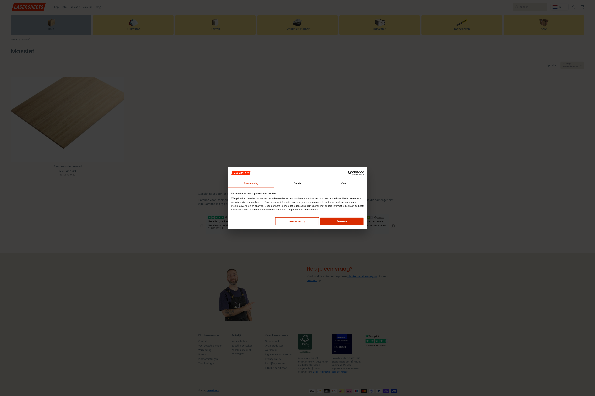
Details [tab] (297, 183)
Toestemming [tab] (251, 183)
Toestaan (342, 221)
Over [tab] (344, 183)
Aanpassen (295, 221)
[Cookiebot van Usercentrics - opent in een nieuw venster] (350, 173)
